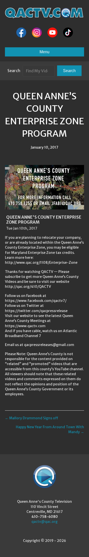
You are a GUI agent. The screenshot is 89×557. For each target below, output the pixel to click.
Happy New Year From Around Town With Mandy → (50, 429)
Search (13, 70)
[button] (69, 70)
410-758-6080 (44, 516)
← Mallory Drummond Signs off (31, 418)
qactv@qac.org (44, 521)
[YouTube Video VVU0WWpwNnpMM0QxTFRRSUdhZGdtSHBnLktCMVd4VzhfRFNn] (44, 187)
